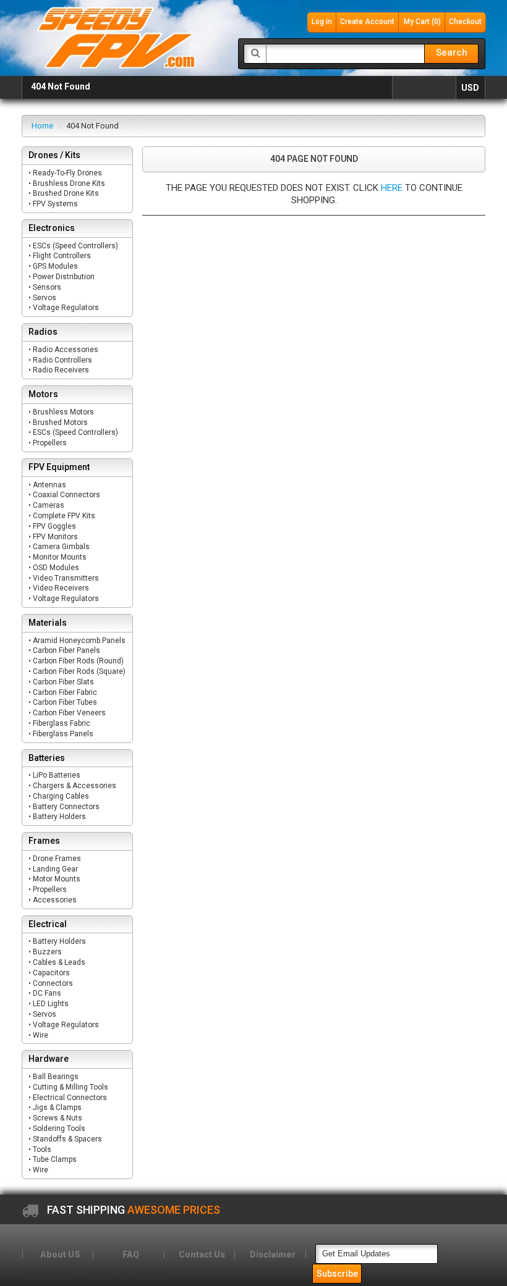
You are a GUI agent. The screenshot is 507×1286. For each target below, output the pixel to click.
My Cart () (422, 21)
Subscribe (337, 1274)
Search (451, 52)
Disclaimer (273, 1254)
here (392, 187)
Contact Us (202, 1254)
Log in (322, 21)
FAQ (130, 1254)
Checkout (465, 21)
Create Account (367, 21)
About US (60, 1254)
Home (42, 125)
